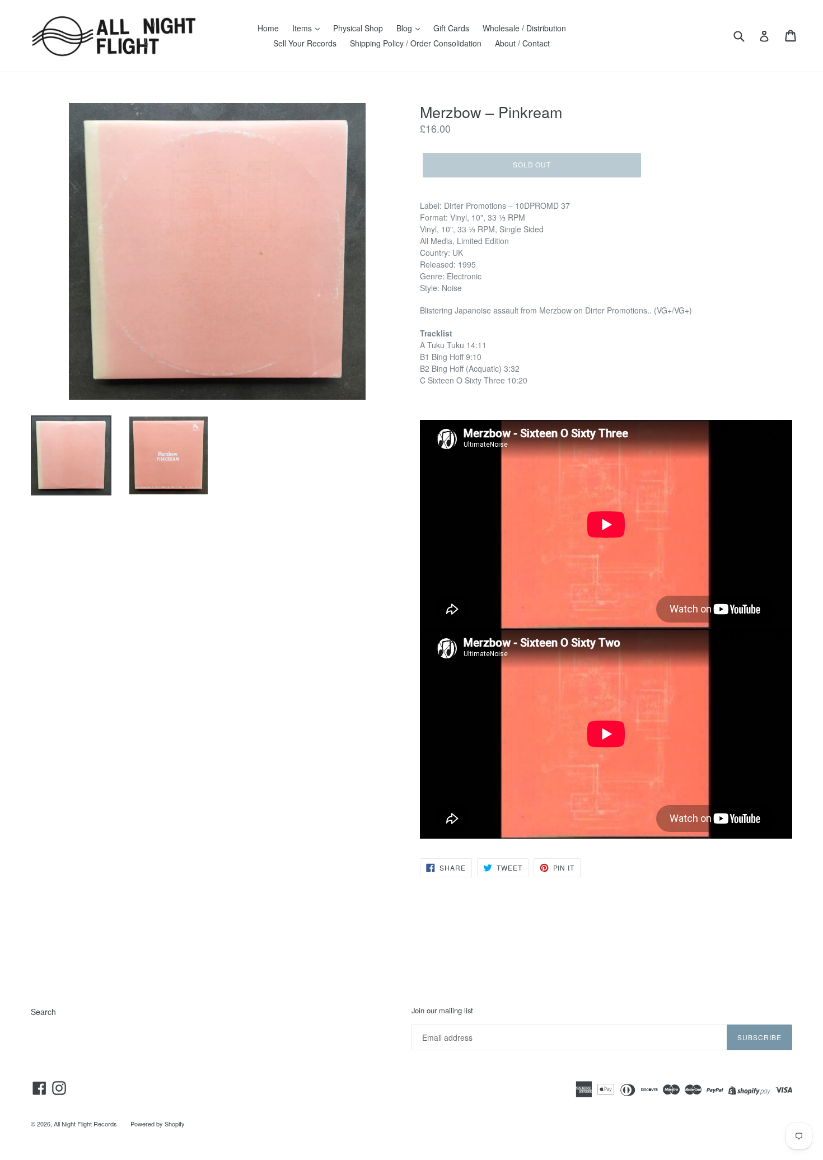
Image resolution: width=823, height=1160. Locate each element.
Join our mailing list (442, 1010)
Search (43, 1011)
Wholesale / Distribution (524, 28)
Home (268, 28)
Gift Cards (451, 28)
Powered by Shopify (157, 1123)
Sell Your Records (304, 43)
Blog (405, 28)
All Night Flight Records (85, 1123)
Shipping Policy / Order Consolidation (415, 43)
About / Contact (522, 43)
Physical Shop (358, 28)
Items (303, 28)
